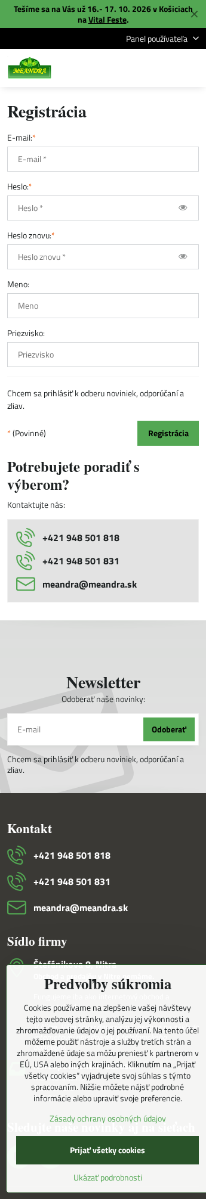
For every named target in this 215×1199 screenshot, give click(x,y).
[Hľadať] (134, 68)
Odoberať (169, 729)
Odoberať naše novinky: (103, 698)
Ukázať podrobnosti (107, 1177)
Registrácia (168, 433)
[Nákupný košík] (163, 68)
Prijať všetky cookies (107, 1150)
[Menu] (191, 68)
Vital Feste (107, 19)
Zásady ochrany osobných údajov (108, 1118)
